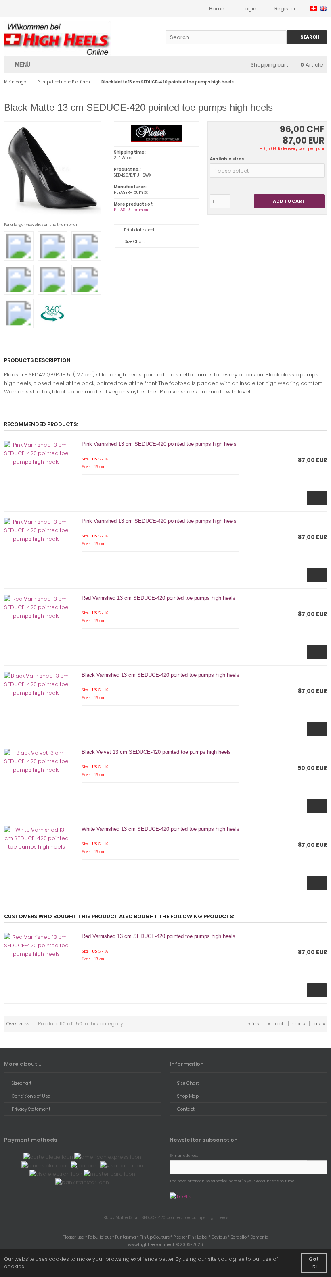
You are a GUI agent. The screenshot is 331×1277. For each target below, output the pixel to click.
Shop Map (188, 1096)
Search (307, 37)
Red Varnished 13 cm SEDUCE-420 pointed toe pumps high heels (158, 598)
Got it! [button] (314, 1263)
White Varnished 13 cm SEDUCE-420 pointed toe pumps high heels (160, 829)
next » (298, 1023)
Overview (17, 1023)
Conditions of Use (31, 1096)
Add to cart (289, 201)
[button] (267, 170)
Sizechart (21, 1083)
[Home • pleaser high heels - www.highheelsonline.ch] (57, 38)
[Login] (317, 1167)
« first (254, 1023)
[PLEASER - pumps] (156, 140)
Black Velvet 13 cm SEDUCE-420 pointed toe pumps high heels (156, 752)
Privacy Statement (31, 1109)
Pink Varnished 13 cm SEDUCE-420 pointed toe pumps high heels (159, 444)
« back (276, 1023)
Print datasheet (139, 230)
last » (318, 1023)
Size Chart (135, 242)
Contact (186, 1109)
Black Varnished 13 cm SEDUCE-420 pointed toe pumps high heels (160, 675)
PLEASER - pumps (131, 210)
